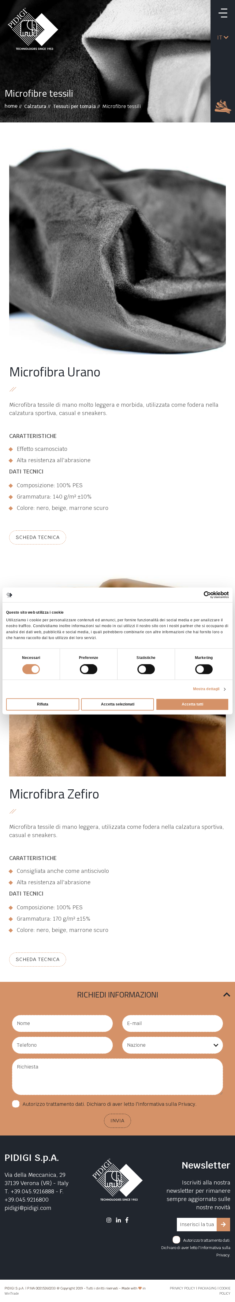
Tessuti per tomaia (74, 106)
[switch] (88, 669)
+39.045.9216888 (32, 1191)
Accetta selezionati (117, 704)
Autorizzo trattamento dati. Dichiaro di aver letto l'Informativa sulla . (110, 1104)
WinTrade (12, 1293)
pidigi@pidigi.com (28, 1207)
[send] (223, 1224)
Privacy (186, 1104)
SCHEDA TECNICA (38, 537)
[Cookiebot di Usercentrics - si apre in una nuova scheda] (202, 594)
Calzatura (35, 106)
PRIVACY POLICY (182, 1288)
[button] (223, 37)
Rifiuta (42, 704)
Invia (117, 1120)
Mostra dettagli (206, 689)
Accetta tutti (192, 704)
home (11, 106)
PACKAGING (207, 1288)
